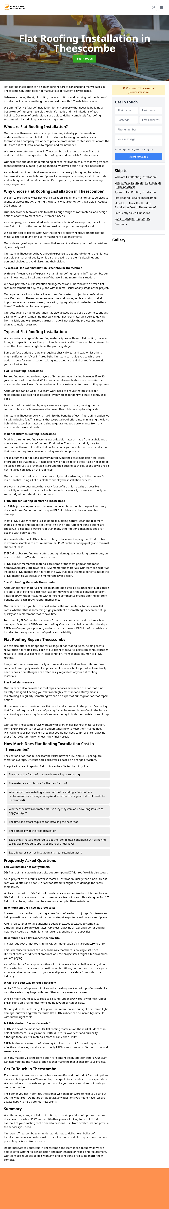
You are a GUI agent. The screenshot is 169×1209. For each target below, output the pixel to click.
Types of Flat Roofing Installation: (135, 192)
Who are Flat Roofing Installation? (136, 177)
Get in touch (84, 58)
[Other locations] (153, 7)
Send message (138, 156)
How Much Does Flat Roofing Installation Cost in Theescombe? (135, 205)
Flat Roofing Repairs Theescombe (136, 198)
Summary (121, 224)
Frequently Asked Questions (132, 213)
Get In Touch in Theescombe (132, 218)
